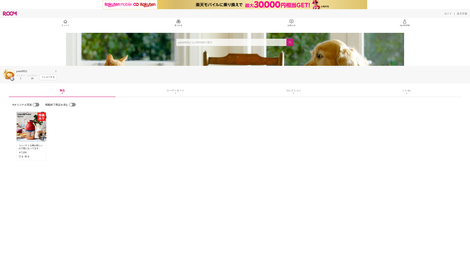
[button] (9, 74)
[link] (31, 127)
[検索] (290, 42)
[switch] (36, 105)
